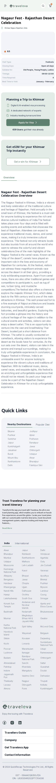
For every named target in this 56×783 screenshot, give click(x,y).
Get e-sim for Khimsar (26, 161)
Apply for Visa (26, 122)
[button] (28, 732)
